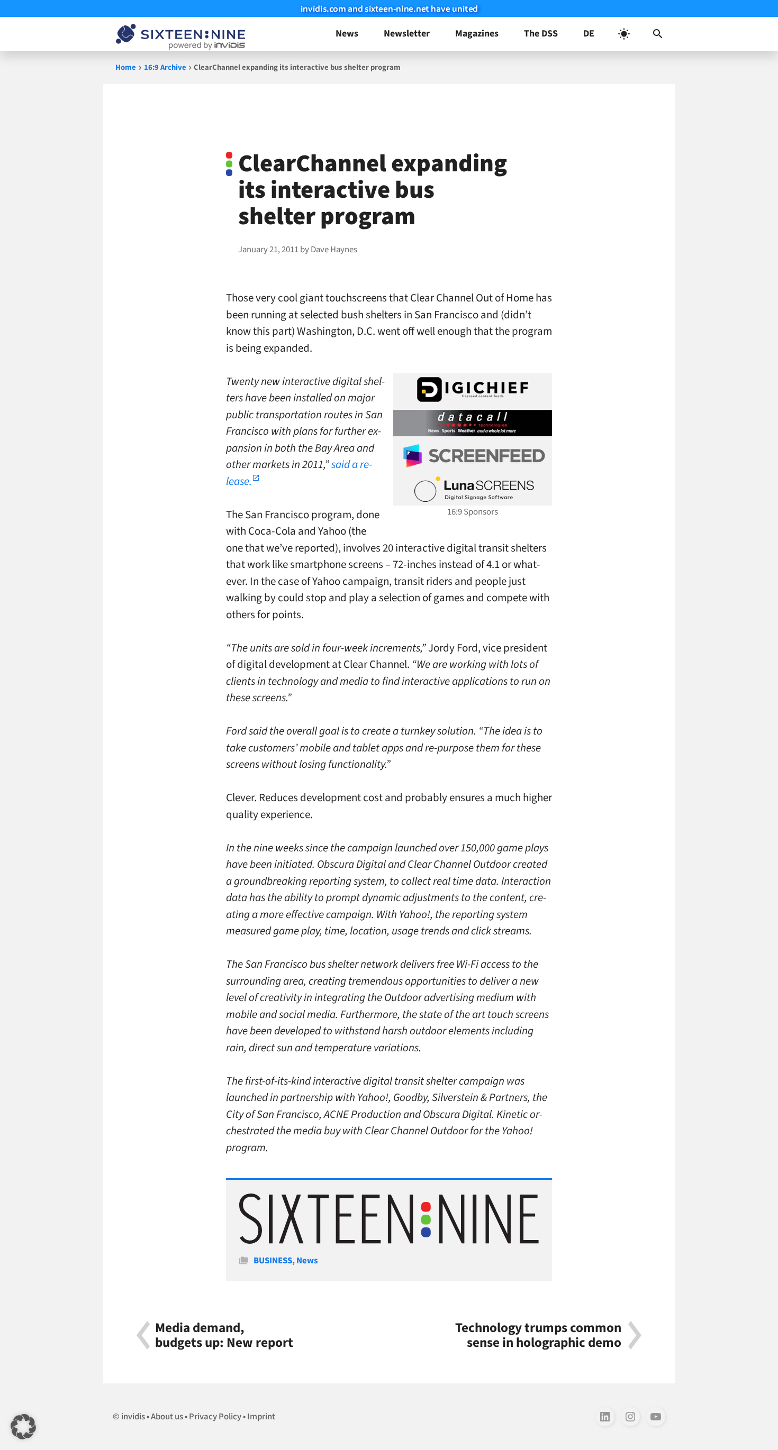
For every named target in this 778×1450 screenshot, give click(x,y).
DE (588, 33)
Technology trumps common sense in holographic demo (538, 1335)
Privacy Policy (215, 1416)
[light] (624, 34)
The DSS (541, 33)
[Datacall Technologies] (472, 423)
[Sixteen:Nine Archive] (389, 1241)
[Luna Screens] (472, 489)
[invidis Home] (178, 34)
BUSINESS (273, 1260)
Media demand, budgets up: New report (224, 1335)
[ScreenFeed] (472, 456)
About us (167, 1416)
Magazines (477, 33)
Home (125, 67)
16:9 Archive (165, 67)
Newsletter (407, 33)
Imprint (261, 1416)
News (347, 33)
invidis (133, 1416)
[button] (658, 34)
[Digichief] (472, 390)
